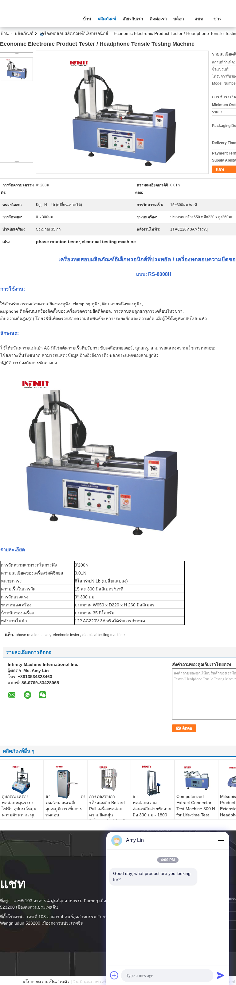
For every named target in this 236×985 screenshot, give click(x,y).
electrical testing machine (103, 635)
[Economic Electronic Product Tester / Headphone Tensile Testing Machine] (16, 69)
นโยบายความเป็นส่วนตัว (45, 981)
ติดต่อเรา (158, 18)
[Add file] (114, 975)
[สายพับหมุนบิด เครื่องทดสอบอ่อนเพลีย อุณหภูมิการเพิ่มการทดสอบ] (65, 781)
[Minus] (220, 840)
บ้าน (87, 18)
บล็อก (178, 18)
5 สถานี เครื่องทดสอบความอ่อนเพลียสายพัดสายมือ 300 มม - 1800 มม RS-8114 (152, 808)
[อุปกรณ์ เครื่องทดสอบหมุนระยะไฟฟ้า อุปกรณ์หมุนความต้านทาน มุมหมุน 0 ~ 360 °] (21, 779)
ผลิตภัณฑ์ (107, 18)
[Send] (221, 975)
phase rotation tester (33, 635)
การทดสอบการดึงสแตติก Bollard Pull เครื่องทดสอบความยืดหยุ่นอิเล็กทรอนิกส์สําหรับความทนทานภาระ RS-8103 (108, 815)
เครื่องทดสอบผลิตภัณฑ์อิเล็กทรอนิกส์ (74, 33)
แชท (199, 19)
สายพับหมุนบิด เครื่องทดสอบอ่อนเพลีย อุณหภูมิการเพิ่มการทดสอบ (65, 805)
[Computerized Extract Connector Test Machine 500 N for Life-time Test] (196, 778)
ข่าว (218, 18)
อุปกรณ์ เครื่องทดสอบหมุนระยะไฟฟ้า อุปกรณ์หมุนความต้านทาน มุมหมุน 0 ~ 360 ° (19, 808)
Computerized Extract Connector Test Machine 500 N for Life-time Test (195, 805)
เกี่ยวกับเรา (133, 18)
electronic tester (66, 635)
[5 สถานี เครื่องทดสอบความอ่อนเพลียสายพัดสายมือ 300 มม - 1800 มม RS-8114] (152, 780)
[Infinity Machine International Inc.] (34, 18)
